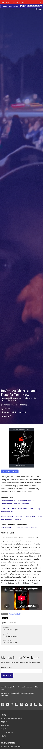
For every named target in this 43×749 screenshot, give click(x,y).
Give (2, 739)
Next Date (5, 416)
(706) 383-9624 (13, 6)
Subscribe (7, 675)
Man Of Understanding (11, 718)
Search (4, 6)
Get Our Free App (19, 2)
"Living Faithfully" (15, 614)
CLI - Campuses (7, 732)
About (4, 722)
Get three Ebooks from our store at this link (19, 528)
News (3, 736)
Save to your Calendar (9, 471)
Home (3, 715)
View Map (4, 695)
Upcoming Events (8, 622)
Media (3, 729)
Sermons (5, 725)
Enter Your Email (6, 667)
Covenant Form (8, 743)
